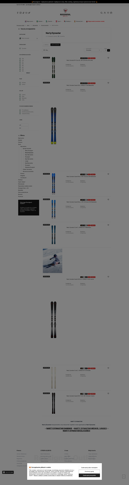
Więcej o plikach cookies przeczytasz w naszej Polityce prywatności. (53, 475)
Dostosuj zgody (89, 471)
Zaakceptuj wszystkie (89, 475)
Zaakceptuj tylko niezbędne (89, 467)
